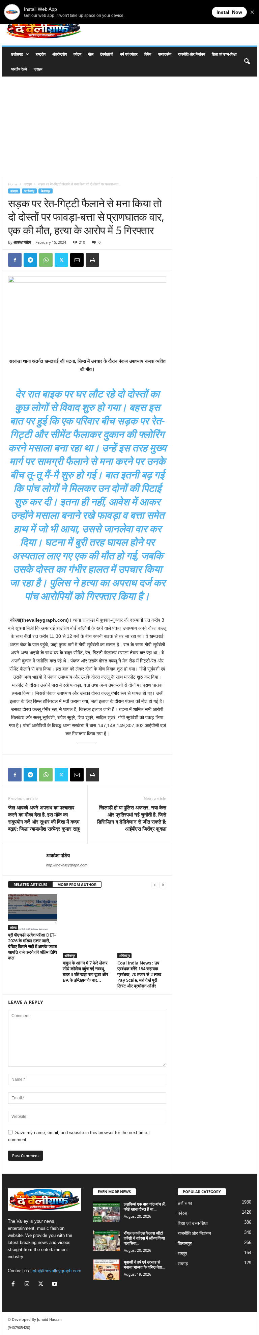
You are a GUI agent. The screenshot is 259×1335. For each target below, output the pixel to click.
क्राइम (38, 68)
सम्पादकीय (164, 54)
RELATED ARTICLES (30, 884)
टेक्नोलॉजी (106, 54)
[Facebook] (15, 260)
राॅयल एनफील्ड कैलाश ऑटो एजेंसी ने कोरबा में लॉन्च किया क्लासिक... (144, 1238)
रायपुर (182, 1253)
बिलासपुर (45, 191)
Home (13, 184)
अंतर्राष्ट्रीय (59, 54)
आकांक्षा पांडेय (22, 242)
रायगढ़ (183, 1263)
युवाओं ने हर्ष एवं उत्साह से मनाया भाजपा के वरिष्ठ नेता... (144, 1264)
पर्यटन (77, 54)
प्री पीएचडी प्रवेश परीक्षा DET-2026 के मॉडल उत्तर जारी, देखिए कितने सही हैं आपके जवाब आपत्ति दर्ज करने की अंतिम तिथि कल (32, 946)
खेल (90, 54)
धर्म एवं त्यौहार (129, 54)
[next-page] (163, 884)
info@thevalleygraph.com (56, 1270)
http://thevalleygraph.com (66, 865)
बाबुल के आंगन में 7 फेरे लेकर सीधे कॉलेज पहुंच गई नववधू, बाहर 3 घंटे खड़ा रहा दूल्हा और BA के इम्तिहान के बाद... (85, 971)
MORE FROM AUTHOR (76, 884)
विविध (147, 54)
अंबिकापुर (69, 955)
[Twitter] (61, 260)
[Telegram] (30, 260)
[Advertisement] (129, 127)
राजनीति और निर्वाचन (191, 54)
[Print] (92, 260)
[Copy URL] (108, 260)
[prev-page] (154, 884)
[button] (246, 61)
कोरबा (13, 927)
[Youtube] (55, 1284)
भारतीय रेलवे (19, 68)
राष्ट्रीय (41, 54)
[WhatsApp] (46, 260)
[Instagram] (28, 1284)
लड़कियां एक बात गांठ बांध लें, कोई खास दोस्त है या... (145, 1206)
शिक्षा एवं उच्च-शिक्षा (224, 54)
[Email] (77, 260)
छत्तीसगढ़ (17, 54)
